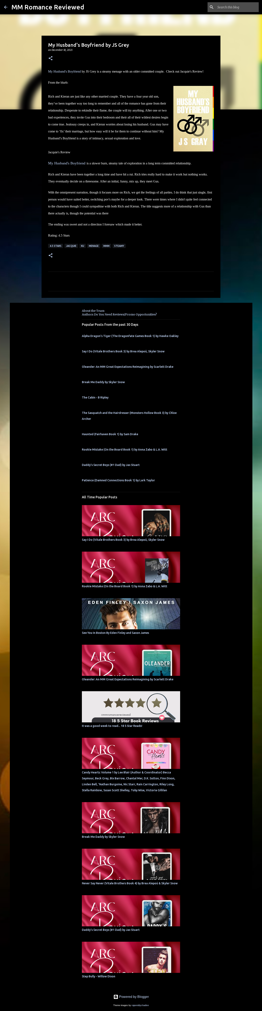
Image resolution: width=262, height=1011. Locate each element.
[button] (50, 58)
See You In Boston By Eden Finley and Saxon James (115, 632)
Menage (94, 246)
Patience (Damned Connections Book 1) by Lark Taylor (118, 480)
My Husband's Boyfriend (64, 71)
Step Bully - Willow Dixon (98, 976)
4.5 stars (55, 246)
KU (82, 246)
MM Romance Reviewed (47, 7)
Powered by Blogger (133, 996)
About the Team (93, 311)
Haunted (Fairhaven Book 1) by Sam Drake (110, 434)
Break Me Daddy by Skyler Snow (103, 382)
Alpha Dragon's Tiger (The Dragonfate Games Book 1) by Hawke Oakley (130, 336)
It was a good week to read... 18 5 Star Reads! (112, 726)
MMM (106, 246)
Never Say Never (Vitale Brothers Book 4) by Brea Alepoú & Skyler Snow (130, 883)
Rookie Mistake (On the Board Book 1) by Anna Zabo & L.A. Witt (124, 449)
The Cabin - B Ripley (95, 397)
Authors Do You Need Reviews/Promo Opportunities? (119, 314)
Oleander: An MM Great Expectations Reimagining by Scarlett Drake (127, 366)
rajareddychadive (140, 1005)
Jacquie (71, 246)
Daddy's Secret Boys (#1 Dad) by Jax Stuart (111, 465)
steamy (119, 246)
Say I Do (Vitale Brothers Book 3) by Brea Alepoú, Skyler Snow (123, 351)
